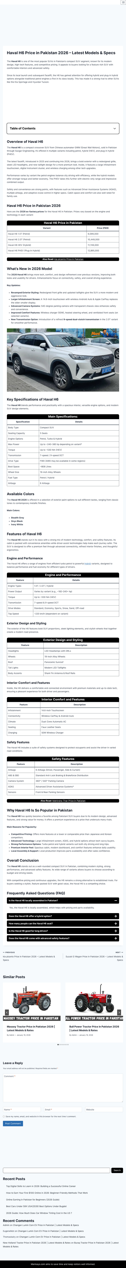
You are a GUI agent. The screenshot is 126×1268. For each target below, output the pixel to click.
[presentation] (32, 1001)
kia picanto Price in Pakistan (69, 259)
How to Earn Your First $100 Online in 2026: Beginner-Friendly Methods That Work (47, 1193)
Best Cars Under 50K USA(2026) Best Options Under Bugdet (36, 1206)
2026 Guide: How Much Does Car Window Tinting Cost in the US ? (39, 1213)
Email (48, 1109)
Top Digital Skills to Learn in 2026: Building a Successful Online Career (41, 1186)
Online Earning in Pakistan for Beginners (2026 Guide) (32, 1199)
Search (117, 1170)
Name (8, 1109)
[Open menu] (123, 2)
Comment (9, 1076)
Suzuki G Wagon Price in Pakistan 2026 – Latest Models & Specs (94, 956)
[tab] (58, 1044)
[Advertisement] (63, 27)
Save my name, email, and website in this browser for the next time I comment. (41, 1116)
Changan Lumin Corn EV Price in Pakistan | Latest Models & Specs (46, 1225)
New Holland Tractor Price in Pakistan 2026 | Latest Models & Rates (37, 1243)
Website (90, 1109)
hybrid (88, 563)
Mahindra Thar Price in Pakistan (69, 800)
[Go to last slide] (7, 1012)
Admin (11, 1035)
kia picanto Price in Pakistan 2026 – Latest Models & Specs (29, 956)
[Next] (119, 1012)
